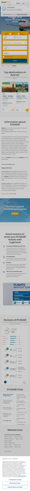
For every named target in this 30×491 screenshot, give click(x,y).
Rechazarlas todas (15, 483)
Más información (21, 476)
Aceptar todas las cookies (15, 487)
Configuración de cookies (15, 479)
